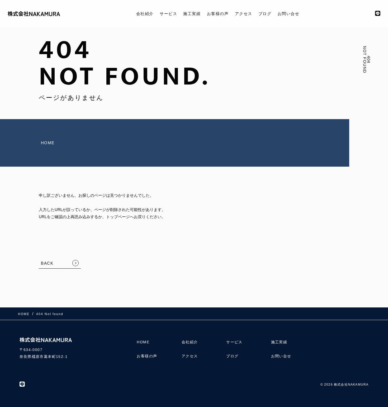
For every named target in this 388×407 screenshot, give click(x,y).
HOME (48, 143)
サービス (168, 13)
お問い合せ (289, 13)
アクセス (243, 13)
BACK (47, 263)
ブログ (265, 13)
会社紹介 (145, 13)
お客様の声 (218, 13)
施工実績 (192, 13)
